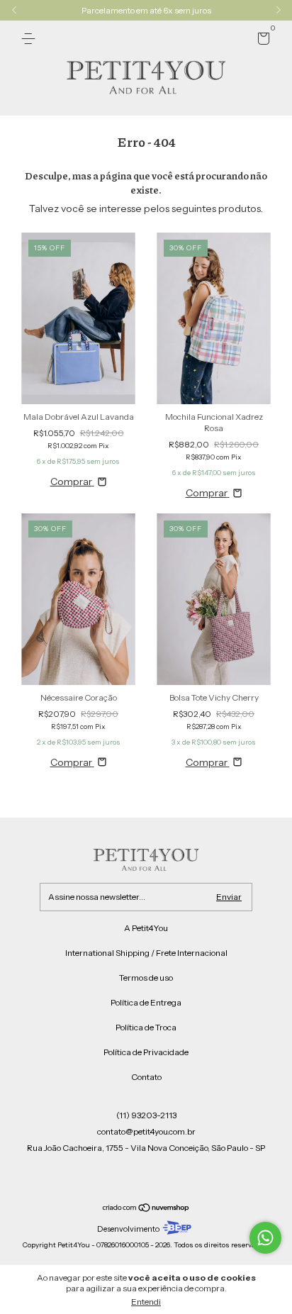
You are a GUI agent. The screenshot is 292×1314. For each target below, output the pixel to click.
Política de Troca (146, 1027)
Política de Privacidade (146, 1052)
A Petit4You (146, 928)
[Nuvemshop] (146, 1208)
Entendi (146, 1301)
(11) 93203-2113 (146, 1115)
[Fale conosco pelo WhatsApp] (265, 1238)
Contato (146, 1076)
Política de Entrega (146, 1002)
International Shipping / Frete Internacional (146, 952)
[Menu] (30, 38)
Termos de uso (146, 977)
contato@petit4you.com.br (146, 1131)
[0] (261, 40)
